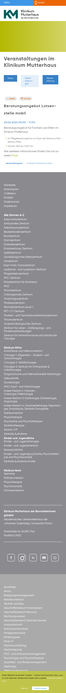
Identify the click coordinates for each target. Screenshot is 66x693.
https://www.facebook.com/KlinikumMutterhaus (11, 558)
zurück (12, 98)
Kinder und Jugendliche (19, 438)
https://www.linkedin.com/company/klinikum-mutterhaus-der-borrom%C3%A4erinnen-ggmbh (33, 559)
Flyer (15, 155)
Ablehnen (24, 688)
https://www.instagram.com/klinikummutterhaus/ (22, 558)
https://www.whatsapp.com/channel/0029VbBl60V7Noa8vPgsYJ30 (55, 558)
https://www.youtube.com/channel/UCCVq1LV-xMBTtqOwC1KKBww (44, 559)
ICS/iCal (27, 98)
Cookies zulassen (40, 688)
